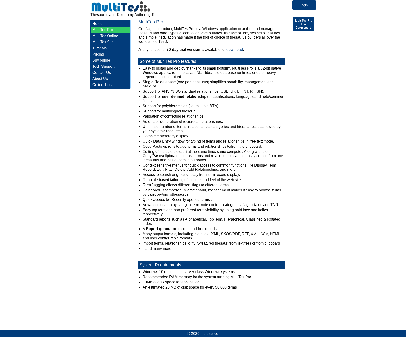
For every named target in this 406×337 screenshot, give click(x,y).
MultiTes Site (103, 42)
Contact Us (101, 73)
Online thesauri (105, 85)
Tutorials (99, 48)
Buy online (101, 60)
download (234, 50)
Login (304, 5)
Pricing (98, 54)
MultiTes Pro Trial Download (303, 24)
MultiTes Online (105, 36)
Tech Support (103, 66)
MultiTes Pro (102, 30)
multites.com (210, 334)
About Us (100, 79)
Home (97, 24)
